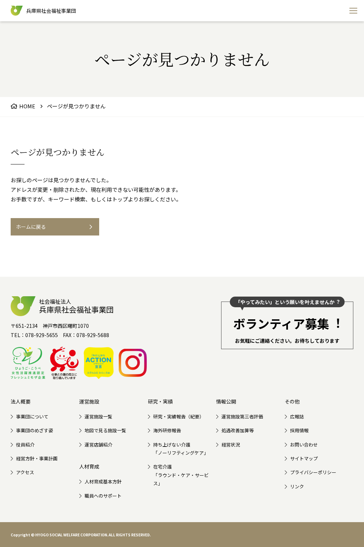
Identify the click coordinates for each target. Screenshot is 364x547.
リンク (297, 486)
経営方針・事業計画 (37, 458)
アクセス (25, 472)
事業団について (32, 416)
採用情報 (299, 430)
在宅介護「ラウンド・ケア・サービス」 (181, 475)
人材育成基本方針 (103, 481)
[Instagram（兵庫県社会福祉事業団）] (133, 363)
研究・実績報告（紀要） (178, 416)
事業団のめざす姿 (34, 430)
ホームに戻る (31, 226)
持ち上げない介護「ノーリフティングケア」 (180, 448)
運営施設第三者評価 (242, 416)
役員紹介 (25, 444)
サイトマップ (304, 458)
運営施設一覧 (98, 416)
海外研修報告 (167, 430)
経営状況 (230, 444)
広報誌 (297, 416)
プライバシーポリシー (313, 472)
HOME (27, 106)
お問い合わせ (304, 444)
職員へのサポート (103, 495)
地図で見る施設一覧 (105, 430)
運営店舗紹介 (98, 444)
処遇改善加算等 (237, 430)
